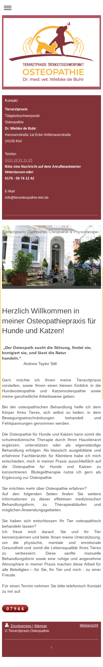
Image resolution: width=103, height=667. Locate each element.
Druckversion (21, 626)
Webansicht (89, 625)
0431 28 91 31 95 (18, 160)
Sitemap (40, 626)
